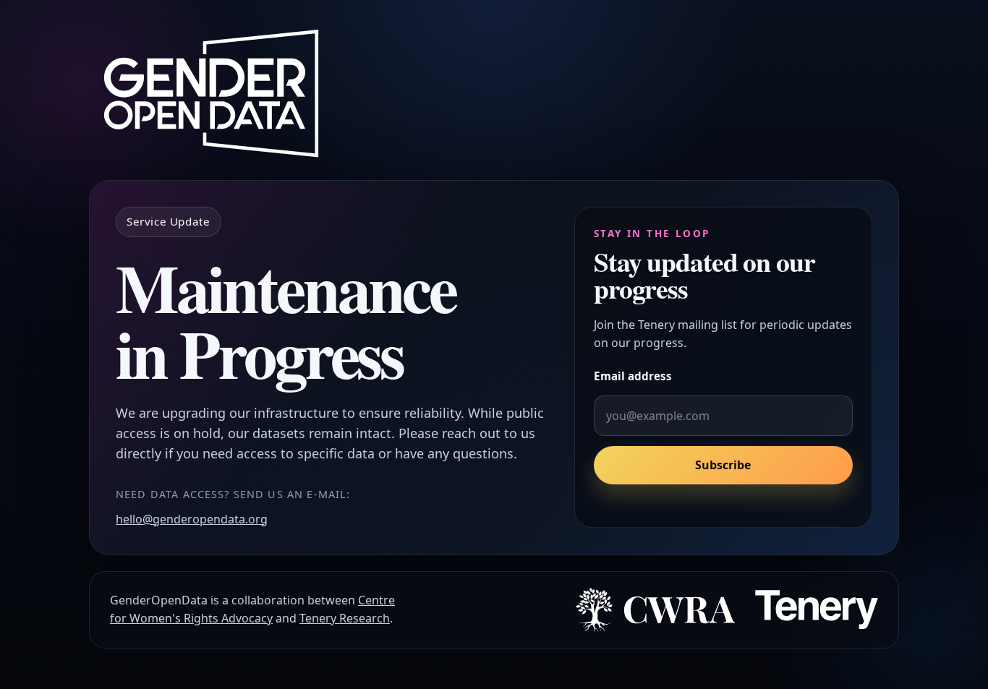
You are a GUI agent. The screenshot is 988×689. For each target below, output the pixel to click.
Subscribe (723, 466)
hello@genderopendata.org (192, 519)
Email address (633, 376)
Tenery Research (344, 618)
